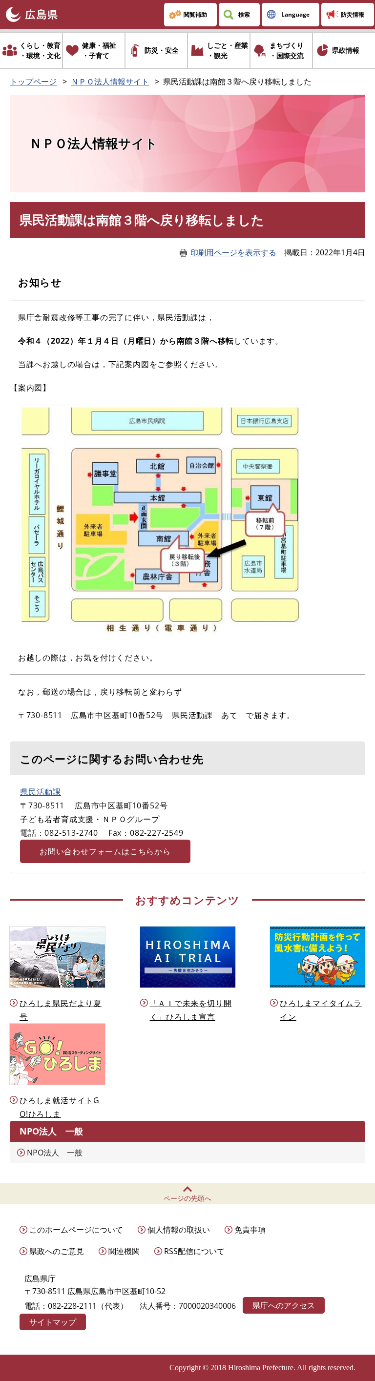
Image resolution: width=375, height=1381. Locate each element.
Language (295, 14)
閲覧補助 (195, 14)
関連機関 (124, 1251)
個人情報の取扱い (178, 1229)
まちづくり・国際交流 (287, 50)
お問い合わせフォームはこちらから (105, 851)
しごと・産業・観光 (227, 50)
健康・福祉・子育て (99, 50)
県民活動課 (40, 791)
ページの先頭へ (187, 1198)
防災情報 (352, 14)
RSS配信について (194, 1251)
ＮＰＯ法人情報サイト (110, 81)
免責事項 (250, 1229)
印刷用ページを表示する (233, 252)
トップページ (33, 81)
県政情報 (345, 50)
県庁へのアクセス (283, 1305)
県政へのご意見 (56, 1251)
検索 (244, 14)
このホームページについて (76, 1229)
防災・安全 (162, 50)
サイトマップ (52, 1322)
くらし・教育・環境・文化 (40, 50)
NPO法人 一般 (55, 1152)
